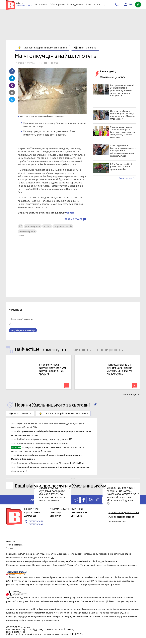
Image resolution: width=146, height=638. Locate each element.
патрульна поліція (63, 226)
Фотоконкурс (93, 4)
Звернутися (55, 515)
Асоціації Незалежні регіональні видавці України (49, 561)
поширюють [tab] (110, 349)
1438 (54, 63)
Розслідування (75, 4)
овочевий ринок (27, 231)
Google (70, 212)
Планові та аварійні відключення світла (45, 47)
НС (20, 226)
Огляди (9, 548)
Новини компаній (14, 544)
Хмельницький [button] (23, 5)
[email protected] (15, 631)
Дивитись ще (127, 178)
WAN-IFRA (112, 561)
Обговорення (57, 4)
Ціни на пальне (87, 47)
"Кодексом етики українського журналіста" (61, 553)
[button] (95, 405)
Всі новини (41, 4)
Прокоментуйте (75, 219)
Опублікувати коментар (23, 330)
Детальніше (30, 515)
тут (52, 557)
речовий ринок (32, 226)
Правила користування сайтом (124, 512)
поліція (47, 226)
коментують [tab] (55, 349)
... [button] (104, 4)
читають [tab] (82, 349)
